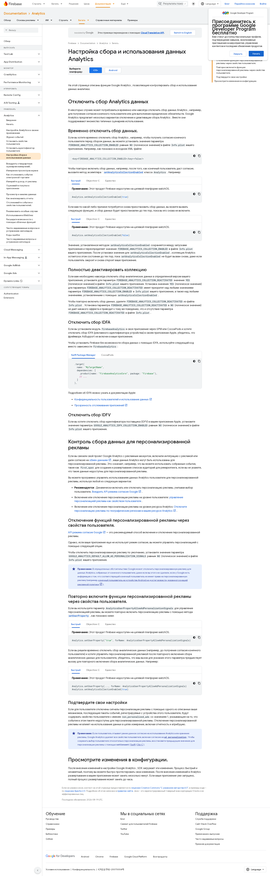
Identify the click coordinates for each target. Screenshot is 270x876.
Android (113, 70)
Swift (132, 744)
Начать (256, 53)
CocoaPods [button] (107, 355)
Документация (103, 3)
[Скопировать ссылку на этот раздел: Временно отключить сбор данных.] (141, 131)
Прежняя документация (207, 844)
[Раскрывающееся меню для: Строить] (45, 4)
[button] (18, 54)
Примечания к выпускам (207, 834)
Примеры (133, 20)
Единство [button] (110, 180)
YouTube (124, 834)
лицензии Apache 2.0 (75, 791)
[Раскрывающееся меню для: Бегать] (62, 4)
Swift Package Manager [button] (83, 355)
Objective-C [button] (93, 180)
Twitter (123, 829)
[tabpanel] (135, 194)
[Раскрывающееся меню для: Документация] (114, 4)
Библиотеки (52, 834)
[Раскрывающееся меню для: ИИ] (52, 20)
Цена (86, 3)
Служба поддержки (205, 818)
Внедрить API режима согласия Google (115, 491)
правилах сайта (125, 791)
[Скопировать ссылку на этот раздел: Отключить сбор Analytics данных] (151, 102)
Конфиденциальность (83, 869)
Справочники (52, 824)
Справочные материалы (109, 20)
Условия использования (58, 869)
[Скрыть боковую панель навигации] (38, 870)
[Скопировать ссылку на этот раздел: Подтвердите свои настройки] (130, 703)
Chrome (99, 856)
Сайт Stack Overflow (205, 824)
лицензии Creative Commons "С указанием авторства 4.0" (159, 788)
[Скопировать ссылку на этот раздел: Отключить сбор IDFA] (113, 322)
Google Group (202, 829)
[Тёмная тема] (194, 155)
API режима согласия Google (85, 532)
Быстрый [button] (75, 180)
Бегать (55, 3)
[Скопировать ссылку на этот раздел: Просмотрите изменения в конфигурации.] (171, 760)
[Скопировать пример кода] (199, 155)
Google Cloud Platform (135, 856)
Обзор (7, 20)
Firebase (72, 43)
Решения (73, 3)
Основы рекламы (26, 20)
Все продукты (160, 856)
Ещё (123, 3)
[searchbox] (21, 30)
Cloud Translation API (152, 32)
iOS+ (95, 70)
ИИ (47, 20)
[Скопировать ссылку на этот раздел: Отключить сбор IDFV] (114, 415)
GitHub (49, 839)
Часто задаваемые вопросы (209, 839)
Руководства (52, 818)
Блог (227, 3)
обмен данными (98, 460)
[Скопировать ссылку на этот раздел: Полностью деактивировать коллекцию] (150, 270)
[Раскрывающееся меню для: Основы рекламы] (39, 20)
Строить (36, 3)
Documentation (15, 13)
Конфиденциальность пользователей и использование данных (111, 399)
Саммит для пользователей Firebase (138, 824)
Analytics (38, 13)
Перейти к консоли (245, 3)
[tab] (75, 180)
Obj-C (140, 744)
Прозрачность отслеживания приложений (99, 405)
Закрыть (237, 53)
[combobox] (172, 4)
